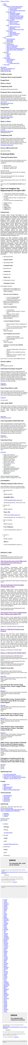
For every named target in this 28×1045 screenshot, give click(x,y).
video (8, 55)
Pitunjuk (9, 53)
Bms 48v (19, 809)
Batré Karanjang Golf (15, 33)
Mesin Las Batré (10, 20)
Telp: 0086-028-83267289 (10, 774)
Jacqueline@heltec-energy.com (14, 500)
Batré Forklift (13, 32)
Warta (5, 37)
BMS (8, 25)
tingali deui (3, 383)
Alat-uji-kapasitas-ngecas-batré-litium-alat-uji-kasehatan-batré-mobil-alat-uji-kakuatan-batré (14, 562)
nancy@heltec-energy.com (13, 515)
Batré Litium (10, 30)
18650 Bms (17, 810)
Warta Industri (10, 41)
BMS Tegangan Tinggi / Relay (17, 29)
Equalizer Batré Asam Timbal (16, 16)
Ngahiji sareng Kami (14, 63)
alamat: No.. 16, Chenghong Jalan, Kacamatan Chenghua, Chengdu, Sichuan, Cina (15, 777)
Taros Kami (9, 62)
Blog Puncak (7, 801)
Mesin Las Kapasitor (14, 21)
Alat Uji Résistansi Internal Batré (17, 10)
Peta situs (10, 808)
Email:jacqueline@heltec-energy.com (12, 775)
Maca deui (3, 691)
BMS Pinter (12, 28)
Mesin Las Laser (13, 22)
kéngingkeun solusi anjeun (7, 103)
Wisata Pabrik (10, 60)
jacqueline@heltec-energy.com (11, 844)
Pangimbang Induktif (14, 14)
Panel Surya (9, 36)
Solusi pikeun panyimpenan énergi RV (16, 48)
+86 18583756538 (8, 832)
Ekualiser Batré (13, 9)
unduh (8, 56)
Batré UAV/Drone (14, 35)
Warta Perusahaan (11, 39)
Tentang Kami (7, 58)
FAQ (8, 51)
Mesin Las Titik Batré (12, 47)
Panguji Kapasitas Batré (15, 7)
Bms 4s (2, 809)
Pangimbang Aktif (11, 12)
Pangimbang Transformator (16, 18)
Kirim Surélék (4, 820)
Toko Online (7, 64)
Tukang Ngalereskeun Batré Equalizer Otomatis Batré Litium (12, 585)
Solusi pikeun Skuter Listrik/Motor (15, 49)
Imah (5, 3)
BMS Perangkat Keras (15, 26)
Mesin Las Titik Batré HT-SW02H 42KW (13, 653)
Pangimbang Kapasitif (15, 13)
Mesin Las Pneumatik (15, 24)
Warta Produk (10, 40)
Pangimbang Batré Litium (11, 809)
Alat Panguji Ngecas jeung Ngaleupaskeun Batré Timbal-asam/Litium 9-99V (14, 613)
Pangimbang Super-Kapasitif (16, 17)
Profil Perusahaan (11, 59)
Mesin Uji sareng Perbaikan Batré (14, 6)
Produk (5, 5)
